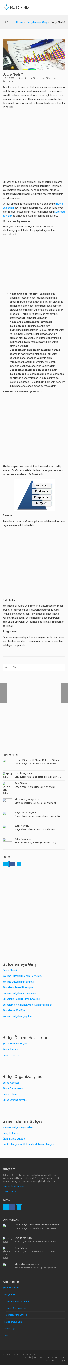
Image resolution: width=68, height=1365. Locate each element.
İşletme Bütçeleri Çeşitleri (17, 1016)
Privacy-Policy (9, 1191)
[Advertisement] (34, 145)
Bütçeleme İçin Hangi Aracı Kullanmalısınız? (27, 1004)
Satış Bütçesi (21, 783)
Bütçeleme (9, 1294)
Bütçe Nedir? (10, 970)
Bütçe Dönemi (11, 1055)
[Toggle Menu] (63, 7)
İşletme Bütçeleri (11, 1287)
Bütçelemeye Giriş (37, 22)
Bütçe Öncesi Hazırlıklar (17, 1301)
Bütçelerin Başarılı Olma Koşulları (21, 999)
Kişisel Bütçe (9, 1328)
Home (19, 22)
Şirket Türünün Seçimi (15, 1043)
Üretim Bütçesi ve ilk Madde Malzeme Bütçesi (37, 760)
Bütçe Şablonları (48, 1360)
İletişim (62, 1360)
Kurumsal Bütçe (41, 1357)
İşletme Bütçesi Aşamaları (27, 799)
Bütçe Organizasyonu (25, 812)
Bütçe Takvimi (10, 1049)
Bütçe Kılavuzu (22, 826)
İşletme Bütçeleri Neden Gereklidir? (22, 976)
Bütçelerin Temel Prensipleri (18, 987)
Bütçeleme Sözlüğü (14, 1010)
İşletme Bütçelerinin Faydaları (19, 993)
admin (24, 78)
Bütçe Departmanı (23, 839)
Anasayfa (27, 1357)
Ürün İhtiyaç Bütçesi (24, 773)
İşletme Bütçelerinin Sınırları (18, 981)
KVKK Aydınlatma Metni (14, 1186)
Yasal (5, 1335)
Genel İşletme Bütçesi (16, 1315)
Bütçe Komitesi (11, 1082)
